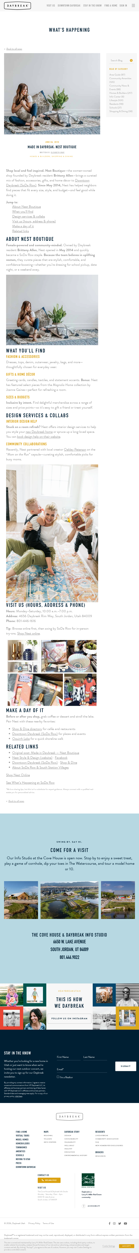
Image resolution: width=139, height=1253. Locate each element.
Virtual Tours (22, 1136)
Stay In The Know (92, 5)
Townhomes (21, 1147)
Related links (20, 230)
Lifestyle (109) (116, 100)
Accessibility (93, 1206)
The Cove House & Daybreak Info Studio (69, 935)
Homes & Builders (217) (120, 93)
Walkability (70, 1142)
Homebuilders (23, 1144)
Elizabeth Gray (57, 153)
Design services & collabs (28, 216)
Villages (48, 1139)
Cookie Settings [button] (108, 1245)
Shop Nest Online (18, 774)
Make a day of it (23, 226)
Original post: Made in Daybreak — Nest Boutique (45, 752)
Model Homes (22, 1140)
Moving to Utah (23, 1159)
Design (67, 1135)
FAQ (97, 1142)
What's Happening (69, 30)
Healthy (68, 1149)
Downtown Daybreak (69, 5)
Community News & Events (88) (119, 87)
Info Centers (50, 1142)
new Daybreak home (39, 431)
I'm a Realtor (66, 1077)
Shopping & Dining (62, 156)
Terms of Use (48, 1223)
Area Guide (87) (117, 74)
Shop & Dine (68, 762)
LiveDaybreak (101, 1135)
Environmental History (75, 1155)
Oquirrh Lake (21, 738)
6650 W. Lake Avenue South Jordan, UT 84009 (47, 1198)
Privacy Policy (34, 1223)
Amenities (20, 1151)
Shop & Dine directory (27, 728)
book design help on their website (38, 436)
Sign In (123, 5)
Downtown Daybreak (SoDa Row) (35, 733)
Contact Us (43, 1175)
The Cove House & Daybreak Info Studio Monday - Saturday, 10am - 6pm (53, 1193)
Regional (48, 1135)
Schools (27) (115, 107)
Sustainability (71, 1139)
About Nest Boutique (26, 206)
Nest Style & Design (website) (32, 757)
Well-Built (69, 1145)
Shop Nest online (28, 633)
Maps (46, 1132)
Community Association (107, 1139)
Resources (100, 1156)
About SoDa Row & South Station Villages (40, 767)
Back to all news (14, 49)
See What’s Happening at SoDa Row (30, 782)
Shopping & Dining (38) (120, 111)
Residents (100, 1132)
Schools (20, 1155)
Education (69, 1152)
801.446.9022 (69, 957)
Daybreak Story (72, 1132)
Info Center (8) (116, 96)
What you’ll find (22, 211)
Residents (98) (116, 104)
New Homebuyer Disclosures (109, 1145)
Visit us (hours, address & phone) (34, 221)
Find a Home (111, 5)
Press (18, 1163)
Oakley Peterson (75, 449)
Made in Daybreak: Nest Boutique (52, 147)
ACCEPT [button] (126, 1246)
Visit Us (51, 5)
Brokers (99, 1152)
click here (18, 1096)
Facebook (61, 757)
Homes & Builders (40, 156)
